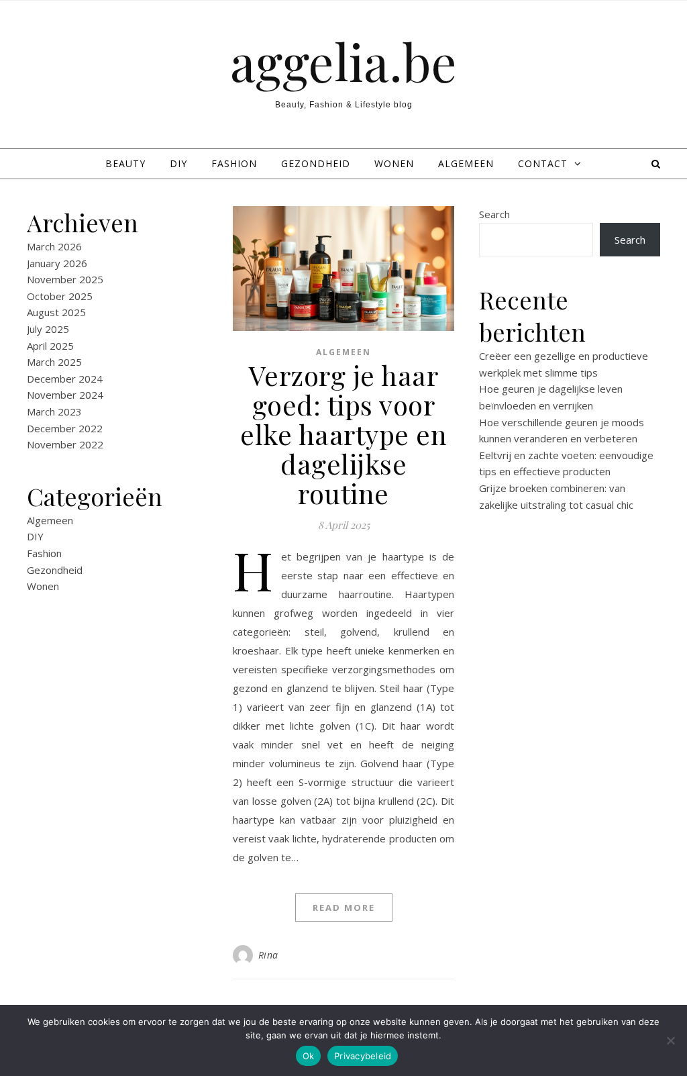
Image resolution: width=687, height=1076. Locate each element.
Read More (344, 907)
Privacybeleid (362, 1055)
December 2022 (65, 428)
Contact (543, 163)
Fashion (234, 163)
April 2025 (50, 345)
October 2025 (60, 296)
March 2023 (54, 411)
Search (494, 214)
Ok (309, 1055)
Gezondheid (315, 163)
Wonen (394, 163)
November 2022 (65, 444)
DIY (178, 163)
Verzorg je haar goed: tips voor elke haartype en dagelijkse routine (343, 434)
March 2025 (54, 362)
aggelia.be (343, 61)
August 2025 (56, 312)
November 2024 (65, 394)
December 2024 (65, 378)
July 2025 (48, 329)
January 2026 (57, 263)
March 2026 (54, 246)
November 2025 (65, 279)
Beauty (125, 163)
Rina (268, 954)
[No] (670, 1040)
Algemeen (466, 163)
